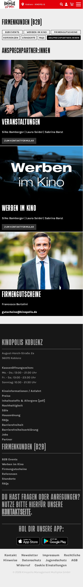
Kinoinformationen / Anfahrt (21, 391)
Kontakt (10, 555)
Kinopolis (9, 4)
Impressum (51, 555)
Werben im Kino (37, 32)
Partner (7, 439)
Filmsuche (62, 4)
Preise (6, 396)
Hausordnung (11, 415)
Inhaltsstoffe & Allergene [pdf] (23, 400)
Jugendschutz (56, 560)
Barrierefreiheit (12, 425)
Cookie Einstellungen (51, 565)
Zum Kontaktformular (19, 140)
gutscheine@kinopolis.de (19, 312)
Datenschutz (31, 560)
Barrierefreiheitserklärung (20, 429)
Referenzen (10, 37)
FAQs (42, 37)
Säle (5, 410)
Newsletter (29, 555)
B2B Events (12, 32)
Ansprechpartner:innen (64, 37)
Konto (67, 4)
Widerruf (23, 565)
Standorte (28, 37)
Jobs (5, 434)
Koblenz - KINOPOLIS (35, 4)
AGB (74, 560)
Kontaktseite (16, 512)
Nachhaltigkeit (12, 405)
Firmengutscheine (66, 32)
